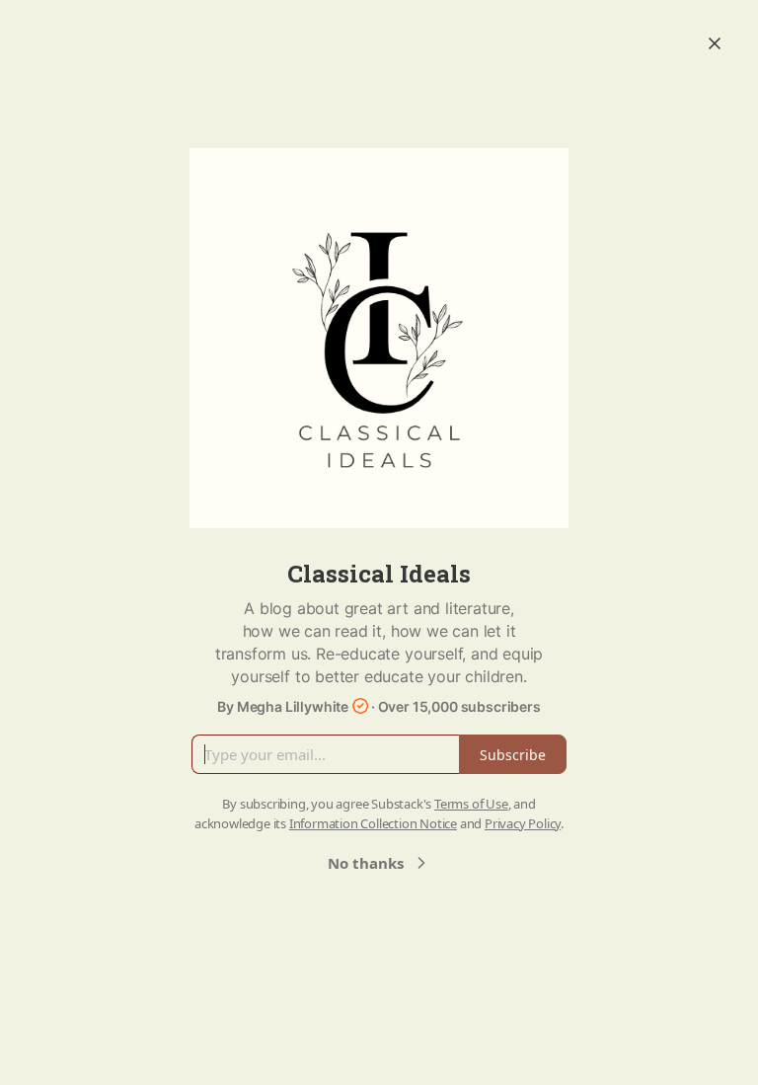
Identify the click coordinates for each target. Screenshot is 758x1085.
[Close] (714, 43)
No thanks (366, 863)
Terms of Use (471, 804)
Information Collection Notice (373, 823)
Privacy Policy (523, 823)
